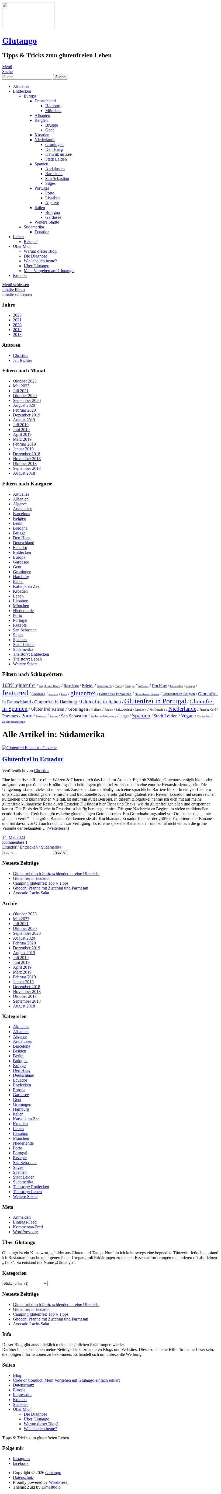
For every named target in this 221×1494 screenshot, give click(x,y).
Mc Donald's (157, 709)
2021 (17, 320)
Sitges (50, 183)
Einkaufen (176, 686)
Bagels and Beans (49, 686)
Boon (118, 686)
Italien (39, 207)
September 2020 (27, 400)
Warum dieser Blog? (41, 1424)
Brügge (51, 125)
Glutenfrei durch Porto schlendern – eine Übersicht (56, 873)
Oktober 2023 (25, 381)
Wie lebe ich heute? (40, 261)
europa (190, 686)
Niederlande (44, 139)
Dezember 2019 (26, 415)
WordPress (58, 1482)
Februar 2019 (24, 444)
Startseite (20, 1404)
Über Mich (22, 246)
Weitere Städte (46, 222)
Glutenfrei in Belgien (179, 694)
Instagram (21, 1458)
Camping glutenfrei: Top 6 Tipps (40, 883)
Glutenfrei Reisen (47, 709)
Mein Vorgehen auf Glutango (49, 270)
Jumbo (109, 709)
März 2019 (22, 439)
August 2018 (24, 473)
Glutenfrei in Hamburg (56, 701)
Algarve (52, 202)
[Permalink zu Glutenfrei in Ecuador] (29, 747)
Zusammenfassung (13, 721)
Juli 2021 (21, 390)
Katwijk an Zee (58, 154)
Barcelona (54, 173)
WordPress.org (25, 1231)
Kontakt (20, 275)
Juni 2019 (21, 429)
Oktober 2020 (25, 395)
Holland (96, 709)
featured (15, 692)
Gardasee (53, 217)
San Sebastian (57, 178)
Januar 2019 (23, 449)
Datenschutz (23, 1385)
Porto (49, 193)
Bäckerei (143, 686)
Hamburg (53, 105)
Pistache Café (207, 709)
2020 (17, 324)
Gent (49, 130)
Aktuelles (21, 86)
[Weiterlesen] (58, 828)
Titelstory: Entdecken (31, 654)
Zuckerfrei (203, 716)
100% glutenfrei (19, 685)
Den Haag (54, 149)
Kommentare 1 (14, 842)
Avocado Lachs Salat (31, 893)
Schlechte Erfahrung (103, 716)
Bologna (52, 212)
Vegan (187, 715)
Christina (41, 770)
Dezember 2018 (26, 453)
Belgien (41, 120)
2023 (17, 315)
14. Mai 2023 (13, 837)
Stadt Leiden (56, 159)
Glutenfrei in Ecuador (33, 759)
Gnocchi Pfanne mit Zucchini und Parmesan (50, 888)
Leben (18, 236)
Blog (17, 1375)
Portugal (41, 188)
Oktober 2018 (25, 463)
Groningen (54, 144)
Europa (30, 96)
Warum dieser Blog (40, 251)
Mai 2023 (21, 386)
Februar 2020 (24, 410)
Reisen (54, 716)
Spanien (41, 164)
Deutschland (45, 101)
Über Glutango (36, 265)
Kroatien (41, 135)
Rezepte (30, 241)
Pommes (10, 715)
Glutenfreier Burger (147, 694)
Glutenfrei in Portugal (155, 701)
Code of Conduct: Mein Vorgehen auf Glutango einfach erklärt (66, 1380)
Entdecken (22, 91)
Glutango (19, 41)
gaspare (53, 694)
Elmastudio (51, 1487)
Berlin (18, 523)
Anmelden (22, 1217)
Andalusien (55, 168)
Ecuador (41, 232)
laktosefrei (124, 709)
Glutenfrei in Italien (101, 701)
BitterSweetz (104, 686)
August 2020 (24, 405)
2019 (17, 329)
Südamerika (34, 227)
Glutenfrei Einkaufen (115, 694)
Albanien (42, 115)
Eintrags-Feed (25, 1222)
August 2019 (24, 420)
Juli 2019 (21, 424)
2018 (17, 334)
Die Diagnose (35, 256)
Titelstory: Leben (27, 659)
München (53, 110)
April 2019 (22, 434)
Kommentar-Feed (28, 1227)
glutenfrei (83, 693)
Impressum (22, 1394)
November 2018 (27, 458)
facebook (21, 1463)
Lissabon (53, 198)
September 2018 (27, 468)
